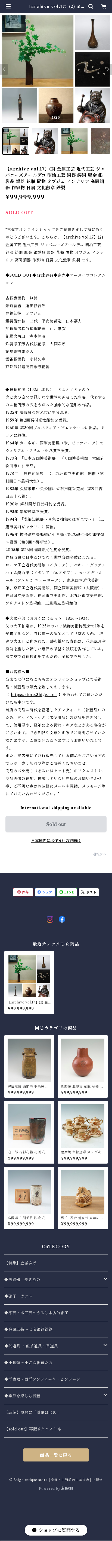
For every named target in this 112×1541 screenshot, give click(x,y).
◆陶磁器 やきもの (22, 1279)
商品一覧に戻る (56, 1455)
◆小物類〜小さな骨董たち (28, 1362)
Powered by (50, 1489)
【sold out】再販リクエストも (32, 1429)
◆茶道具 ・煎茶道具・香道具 (31, 1346)
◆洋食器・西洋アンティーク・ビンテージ (42, 1379)
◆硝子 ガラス (18, 1296)
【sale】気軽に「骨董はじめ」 (32, 1412)
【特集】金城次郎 (20, 1263)
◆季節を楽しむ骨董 (22, 1395)
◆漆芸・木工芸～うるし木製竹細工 (36, 1312)
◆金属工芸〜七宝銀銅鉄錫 (28, 1329)
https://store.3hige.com (34, 694)
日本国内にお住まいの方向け (56, 840)
